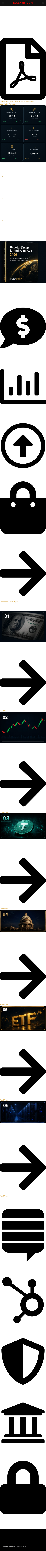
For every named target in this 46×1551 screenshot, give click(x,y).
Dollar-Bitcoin (10, 1546)
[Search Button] (43, 3)
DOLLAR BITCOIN (23, 3)
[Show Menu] (3, 3)
